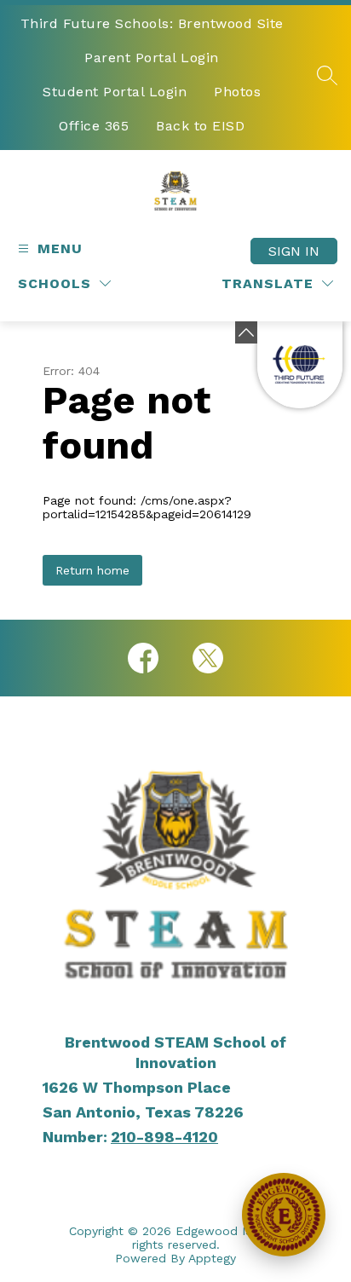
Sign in (293, 251)
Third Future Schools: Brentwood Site (152, 23)
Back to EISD (200, 126)
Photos (237, 92)
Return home (92, 570)
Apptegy (212, 1258)
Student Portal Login (115, 92)
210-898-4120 (164, 1137)
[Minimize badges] (246, 332)
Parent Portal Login (151, 57)
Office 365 (94, 126)
